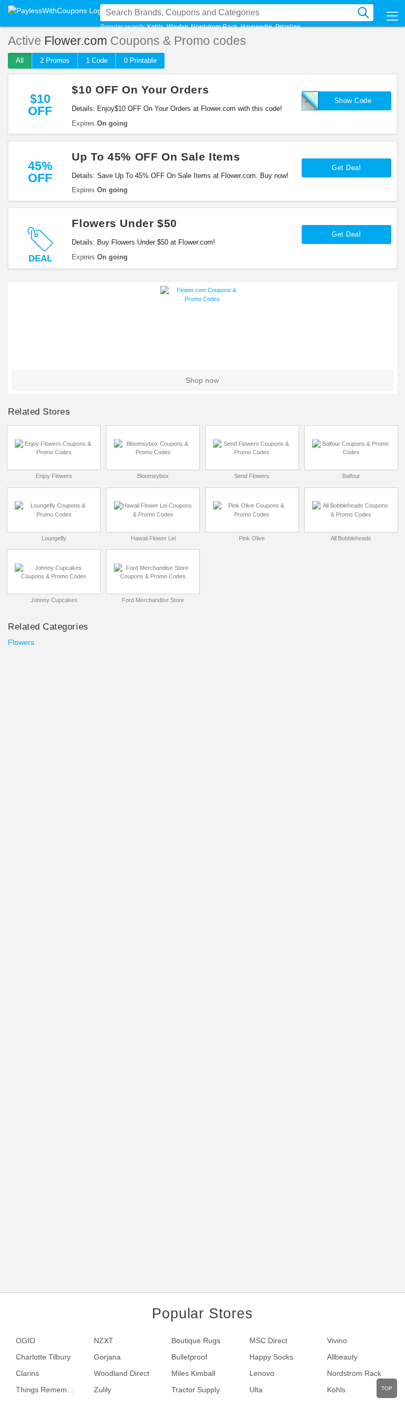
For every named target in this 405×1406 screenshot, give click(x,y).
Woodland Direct (121, 1373)
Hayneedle (256, 27)
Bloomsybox (153, 476)
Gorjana (107, 1357)
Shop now (202, 380)
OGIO (25, 1340)
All (20, 60)
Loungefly (54, 538)
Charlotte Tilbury (43, 1357)
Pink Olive (252, 538)
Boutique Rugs (195, 1340)
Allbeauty (342, 1357)
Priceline (288, 27)
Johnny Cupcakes (54, 600)
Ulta (256, 1389)
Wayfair (177, 27)
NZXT (103, 1340)
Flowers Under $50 (124, 223)
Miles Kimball (193, 1373)
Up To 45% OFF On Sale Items (156, 157)
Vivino (337, 1340)
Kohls (155, 27)
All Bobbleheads (351, 538)
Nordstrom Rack (214, 27)
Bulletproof (189, 1357)
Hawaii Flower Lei (153, 538)
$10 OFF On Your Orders (140, 89)
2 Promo (55, 60)
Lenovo (261, 1373)
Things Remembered (50, 1389)
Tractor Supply (195, 1389)
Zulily (102, 1389)
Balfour (351, 476)
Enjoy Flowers (54, 476)
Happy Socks (271, 1357)
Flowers (21, 642)
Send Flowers (251, 476)
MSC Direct (268, 1340)
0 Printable (140, 60)
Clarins (27, 1373)
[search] (363, 12)
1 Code (97, 60)
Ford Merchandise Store (153, 600)
